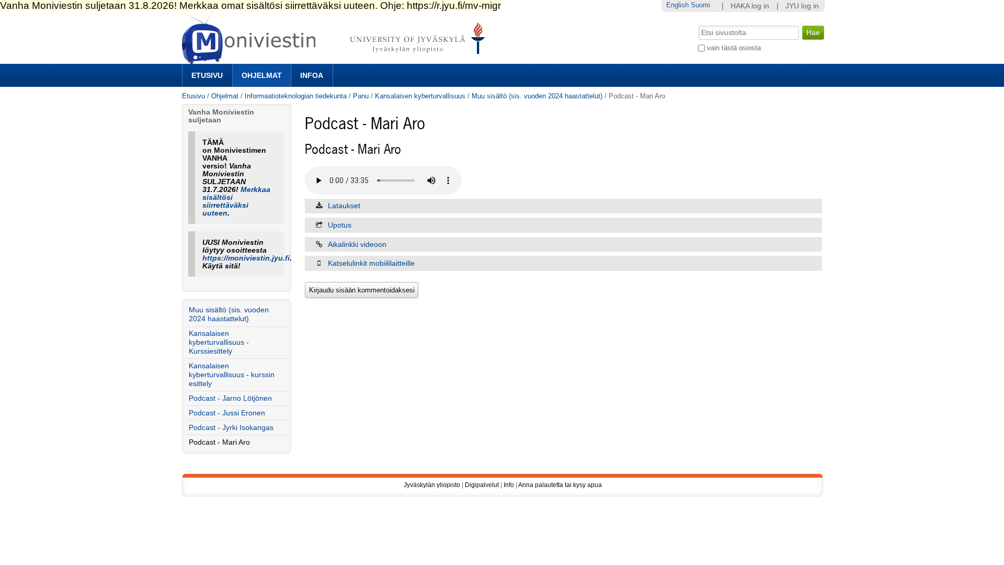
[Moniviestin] (336, 59)
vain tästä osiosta (734, 48)
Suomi (700, 5)
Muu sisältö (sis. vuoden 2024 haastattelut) (537, 96)
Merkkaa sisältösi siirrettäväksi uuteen (236, 201)
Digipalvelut (482, 485)
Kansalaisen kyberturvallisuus (420, 96)
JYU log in (802, 6)
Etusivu (207, 75)
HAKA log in (750, 6)
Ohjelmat (262, 75)
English (677, 5)
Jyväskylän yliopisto (432, 485)
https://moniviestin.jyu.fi (246, 258)
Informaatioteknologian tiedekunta (296, 96)
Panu (361, 96)
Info (509, 485)
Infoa (311, 75)
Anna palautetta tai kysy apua (560, 485)
